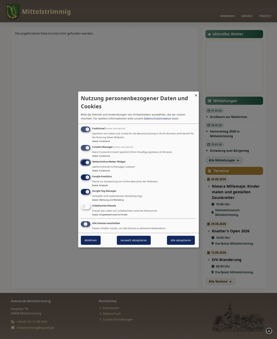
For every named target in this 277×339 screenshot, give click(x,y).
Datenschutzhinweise (157, 118)
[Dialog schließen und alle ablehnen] (196, 94)
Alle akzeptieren (181, 240)
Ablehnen (91, 240)
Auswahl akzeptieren (134, 240)
